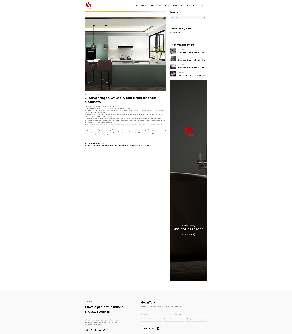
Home (136, 5)
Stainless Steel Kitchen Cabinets (104, 106)
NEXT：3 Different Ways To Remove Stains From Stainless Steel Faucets (118, 145)
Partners (175, 5)
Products (153, 5)
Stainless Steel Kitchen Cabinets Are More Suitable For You (192, 52)
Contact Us (191, 5)
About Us (144, 5)
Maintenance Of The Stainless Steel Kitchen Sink (192, 75)
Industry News (176, 35)
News (182, 5)
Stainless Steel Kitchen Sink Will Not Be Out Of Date (192, 60)
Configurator (164, 5)
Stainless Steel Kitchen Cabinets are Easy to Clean (192, 68)
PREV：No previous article (96, 143)
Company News (176, 32)
